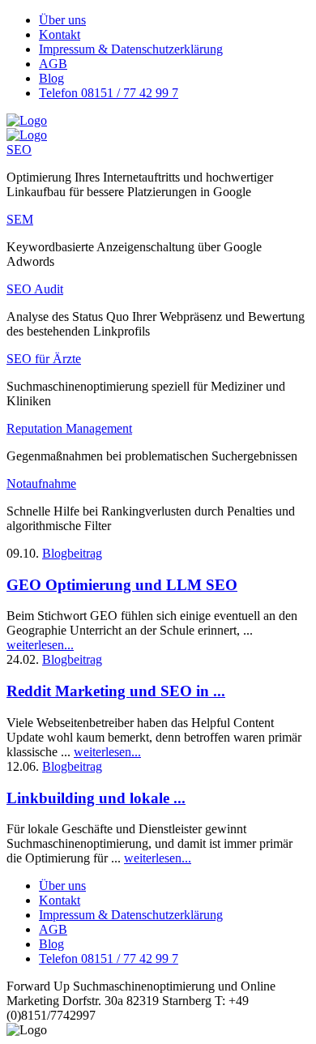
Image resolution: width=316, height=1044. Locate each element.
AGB (53, 64)
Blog (51, 78)
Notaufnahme (41, 483)
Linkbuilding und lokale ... (96, 798)
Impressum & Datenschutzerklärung (131, 49)
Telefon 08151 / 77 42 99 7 (108, 93)
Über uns (62, 20)
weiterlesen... (40, 645)
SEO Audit (34, 289)
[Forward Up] (26, 120)
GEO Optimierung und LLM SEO (121, 584)
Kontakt (59, 34)
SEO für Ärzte (43, 359)
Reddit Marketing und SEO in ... (115, 691)
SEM (19, 219)
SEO (19, 149)
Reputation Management (69, 428)
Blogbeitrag (72, 553)
